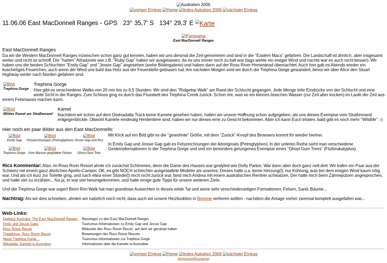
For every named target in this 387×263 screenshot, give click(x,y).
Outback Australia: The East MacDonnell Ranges (40, 219)
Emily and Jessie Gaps (20, 224)
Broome (204, 198)
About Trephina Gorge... (21, 239)
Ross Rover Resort (17, 229)
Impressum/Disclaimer (194, 259)
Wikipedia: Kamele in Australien (27, 244)
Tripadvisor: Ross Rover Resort (27, 234)
